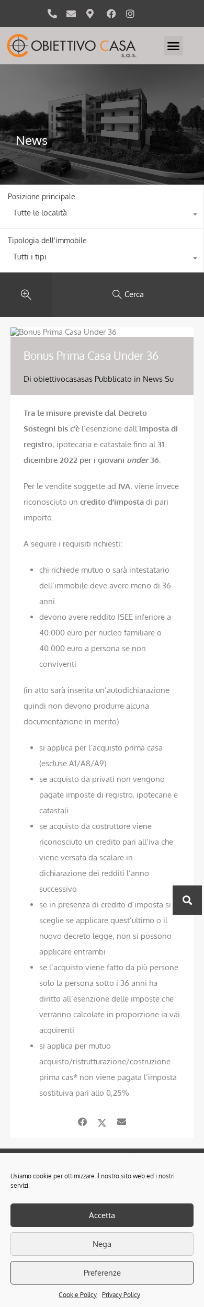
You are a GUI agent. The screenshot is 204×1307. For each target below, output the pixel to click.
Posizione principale (41, 196)
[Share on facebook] (82, 1122)
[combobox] (101, 215)
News (153, 379)
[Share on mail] (121, 1122)
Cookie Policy (78, 1295)
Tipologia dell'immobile (47, 240)
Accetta (102, 1215)
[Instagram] (130, 13)
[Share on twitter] (102, 1122)
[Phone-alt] (52, 13)
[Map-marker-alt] (90, 13)
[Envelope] (71, 13)
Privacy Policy (121, 1295)
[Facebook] (111, 13)
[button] (174, 46)
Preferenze (102, 1273)
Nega (102, 1244)
